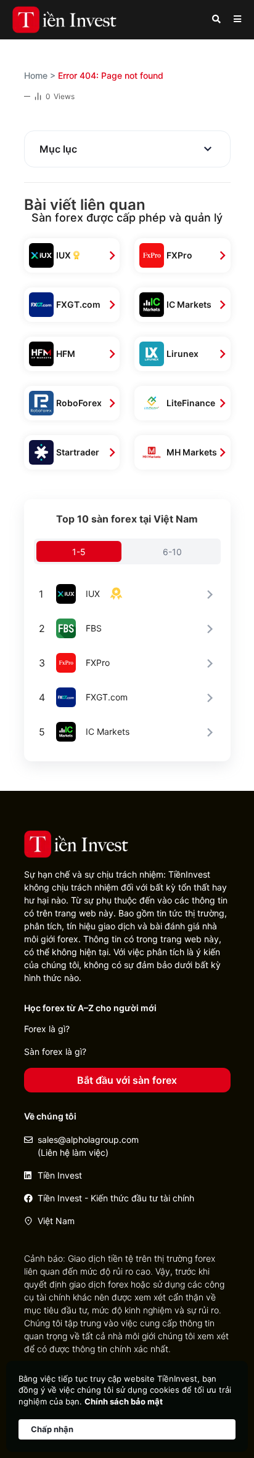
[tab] (79, 551)
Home (35, 75)
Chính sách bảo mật (123, 1401)
